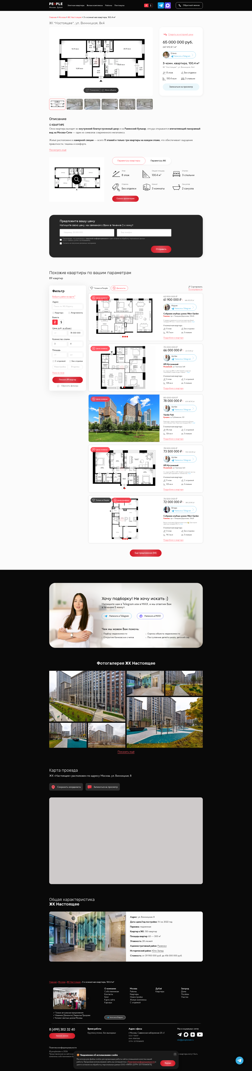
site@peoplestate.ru (185, 1040)
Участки (184, 997)
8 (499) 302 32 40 (62, 1029)
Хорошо (168, 1063)
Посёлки (185, 994)
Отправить (161, 249)
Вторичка (75, 367)
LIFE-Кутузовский (170, 364)
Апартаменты (77, 313)
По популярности (195, 289)
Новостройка (60, 367)
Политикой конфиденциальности (141, 1062)
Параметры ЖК (158, 160)
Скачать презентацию (126, 199)
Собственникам (111, 991)
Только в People (101, 288)
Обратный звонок (191, 5)
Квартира (59, 313)
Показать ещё (126, 752)
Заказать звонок (62, 1036)
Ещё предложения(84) (146, 553)
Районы (108, 5)
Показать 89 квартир (67, 380)
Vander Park (168, 415)
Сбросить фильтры (69, 386)
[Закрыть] (175, 1054)
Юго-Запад (158, 951)
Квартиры (134, 994)
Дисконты (121, 288)
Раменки (162, 946)
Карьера (108, 1003)
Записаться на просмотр (181, 87)
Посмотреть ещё (57, 150)
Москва (52, 7)
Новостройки (136, 997)
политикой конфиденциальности (97, 238)
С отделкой (60, 361)
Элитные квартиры (76, 5)
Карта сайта (109, 1000)
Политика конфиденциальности (63, 1048)
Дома (183, 991)
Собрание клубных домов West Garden (181, 314)
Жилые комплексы (95, 5)
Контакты (108, 994)
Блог (106, 997)
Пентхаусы (119, 5)
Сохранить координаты (69, 787)
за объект (67, 328)
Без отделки (77, 361)
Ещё (193, 322)
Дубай (60, 7)
